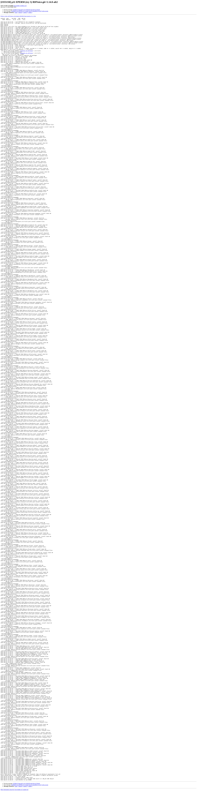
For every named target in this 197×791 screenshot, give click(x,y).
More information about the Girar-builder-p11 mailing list (14, 789)
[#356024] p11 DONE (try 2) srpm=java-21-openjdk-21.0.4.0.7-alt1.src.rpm (29, 11)
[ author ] (30, 12)
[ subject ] (25, 12)
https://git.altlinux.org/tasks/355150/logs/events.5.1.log (18, 16)
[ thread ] (20, 12)
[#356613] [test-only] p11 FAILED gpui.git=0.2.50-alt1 (26, 9)
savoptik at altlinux (26, 50)
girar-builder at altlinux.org (20, 5)
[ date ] (16, 12)
